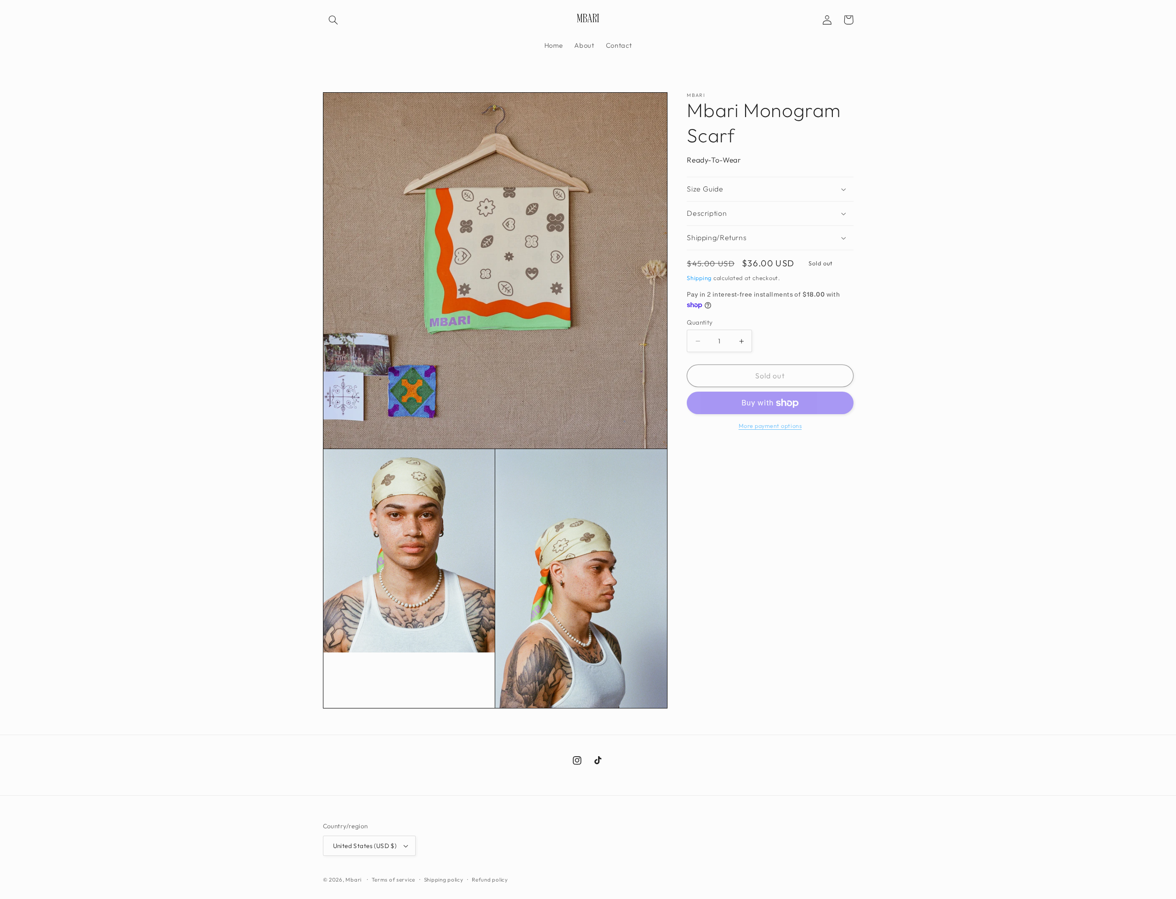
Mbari (353, 879)
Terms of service (393, 879)
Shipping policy (444, 879)
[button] (333, 19)
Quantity (699, 322)
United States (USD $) (365, 846)
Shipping (699, 277)
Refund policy (490, 879)
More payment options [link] (770, 426)
